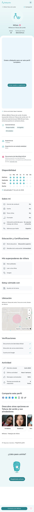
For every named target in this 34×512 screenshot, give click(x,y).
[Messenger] (12, 398)
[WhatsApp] (16, 398)
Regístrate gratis (20, 442)
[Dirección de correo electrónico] (22, 398)
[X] (6, 398)
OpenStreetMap (25, 329)
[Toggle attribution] (30, 329)
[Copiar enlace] (25, 398)
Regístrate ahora (17, 479)
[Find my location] (29, 317)
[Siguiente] (31, 422)
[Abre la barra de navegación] (30, 2)
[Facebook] (3, 398)
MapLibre (18, 329)
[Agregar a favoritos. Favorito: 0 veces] (31, 508)
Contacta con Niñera (14, 508)
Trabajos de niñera (14, 433)
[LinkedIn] (9, 398)
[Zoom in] (29, 310)
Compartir (28, 7)
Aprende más (13, 161)
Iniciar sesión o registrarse (17, 85)
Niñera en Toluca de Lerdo (17, 27)
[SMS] (19, 398)
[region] (17, 319)
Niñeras (4, 433)
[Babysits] (6, 2)
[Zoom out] (29, 313)
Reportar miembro (8, 443)
